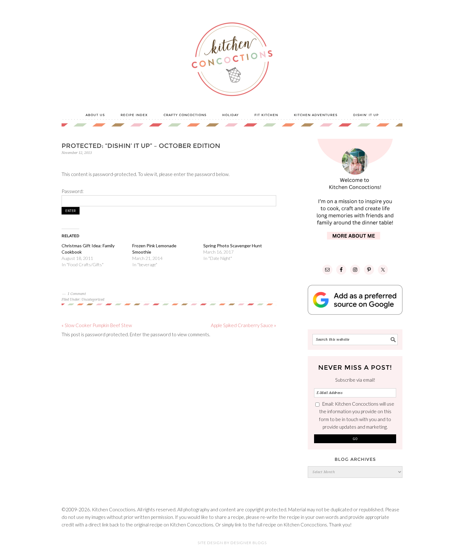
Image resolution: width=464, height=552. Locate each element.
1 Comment (77, 294)
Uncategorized (92, 299)
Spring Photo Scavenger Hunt (232, 245)
